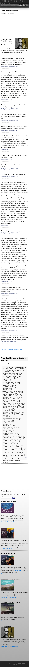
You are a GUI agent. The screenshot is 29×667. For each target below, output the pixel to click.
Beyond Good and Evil (6, 548)
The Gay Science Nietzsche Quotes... (11, 349)
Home (19, 663)
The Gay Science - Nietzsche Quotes (10, 646)
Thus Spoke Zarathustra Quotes (9, 521)
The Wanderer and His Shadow (8, 621)
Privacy (23, 663)
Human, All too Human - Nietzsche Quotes (11, 574)
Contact (14, 664)
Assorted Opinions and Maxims (8, 597)
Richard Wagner (19, 570)
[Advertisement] (14, 25)
